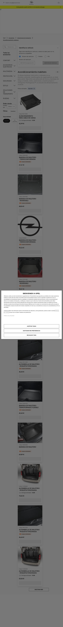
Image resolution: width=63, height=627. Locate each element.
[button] (31, 331)
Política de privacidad (9, 315)
